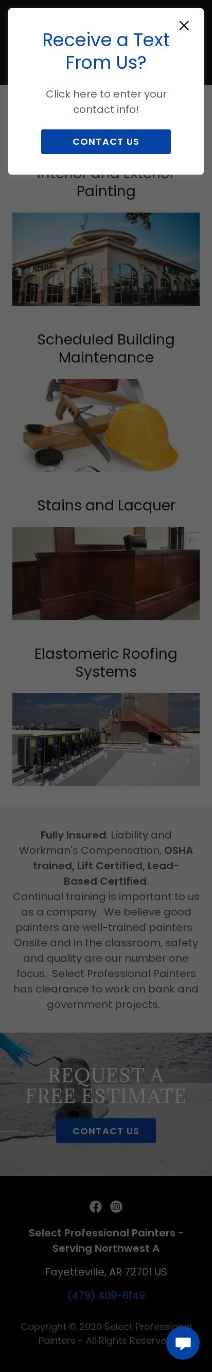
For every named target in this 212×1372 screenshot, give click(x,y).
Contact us (106, 141)
